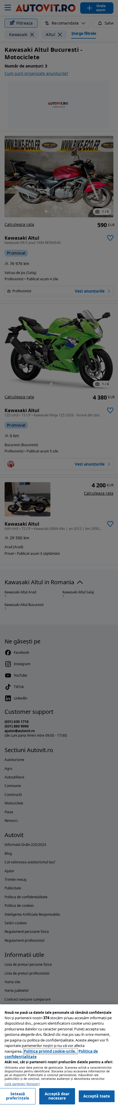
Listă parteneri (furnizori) (22, 1084)
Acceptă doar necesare (57, 1096)
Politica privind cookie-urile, (50, 1051)
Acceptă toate (96, 1096)
